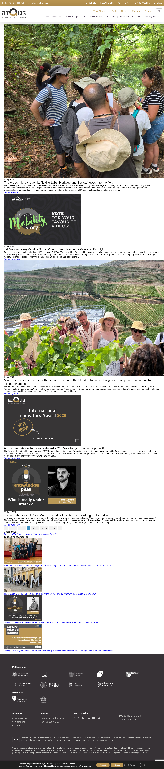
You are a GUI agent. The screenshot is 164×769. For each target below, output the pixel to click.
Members (20, 722)
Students (91, 2)
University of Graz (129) (48, 534)
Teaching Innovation (153, 16)
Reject (117, 765)
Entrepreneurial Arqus (93, 16)
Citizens (158, 2)
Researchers (107, 2)
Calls (114, 11)
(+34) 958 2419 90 (49, 722)
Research (111, 16)
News (124, 11)
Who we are (21, 718)
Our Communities (53, 16)
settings (87, 766)
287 (55, 528)
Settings (131, 765)
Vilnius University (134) (26, 534)
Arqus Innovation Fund (130, 16)
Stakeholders (142, 2)
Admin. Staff (124, 2)
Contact (149, 11)
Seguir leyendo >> (12, 192)
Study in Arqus (72, 16)
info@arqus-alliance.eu (38, 2)
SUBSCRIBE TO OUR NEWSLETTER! (130, 717)
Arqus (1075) (10, 534)
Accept (103, 765)
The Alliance (100, 11)
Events (136, 11)
